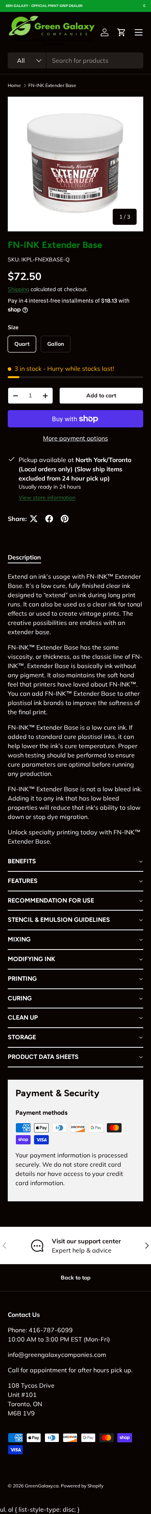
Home (14, 85)
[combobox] (75, 60)
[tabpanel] (75, 819)
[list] (75, 164)
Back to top (76, 1277)
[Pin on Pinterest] (64, 518)
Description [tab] (24, 557)
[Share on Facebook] (49, 518)
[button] (121, 32)
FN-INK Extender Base (52, 85)
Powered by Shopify (82, 1486)
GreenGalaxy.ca (41, 1486)
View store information (47, 497)
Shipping (18, 289)
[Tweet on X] (33, 518)
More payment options (75, 438)
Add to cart (101, 395)
